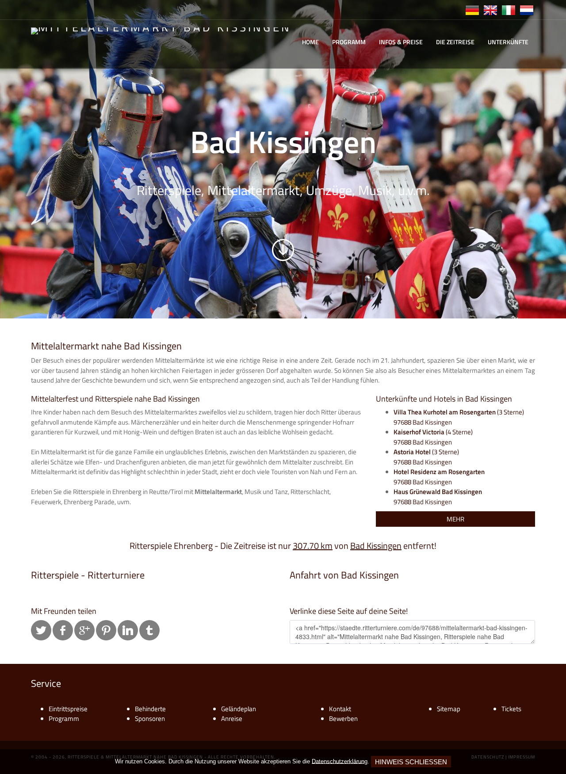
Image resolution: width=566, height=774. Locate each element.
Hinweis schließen (411, 762)
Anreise (231, 718)
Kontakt (340, 709)
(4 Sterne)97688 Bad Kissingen (433, 437)
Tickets (511, 709)
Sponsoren (150, 718)
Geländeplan (238, 709)
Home (310, 41)
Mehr (455, 519)
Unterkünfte (508, 41)
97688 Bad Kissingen (439, 477)
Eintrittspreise (68, 709)
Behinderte (150, 709)
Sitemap (448, 709)
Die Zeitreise (455, 41)
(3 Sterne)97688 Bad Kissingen (459, 417)
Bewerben (343, 718)
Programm (349, 41)
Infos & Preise (401, 41)
